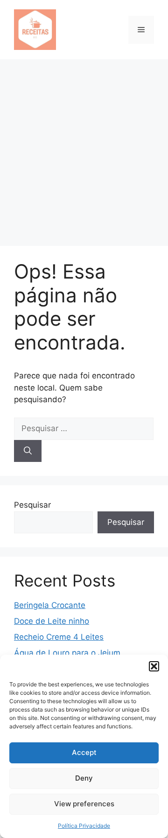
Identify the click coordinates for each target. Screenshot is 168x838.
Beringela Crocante (49, 605)
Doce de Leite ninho (51, 621)
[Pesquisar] (28, 451)
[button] (154, 666)
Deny (84, 778)
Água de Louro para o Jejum (67, 652)
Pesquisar (32, 505)
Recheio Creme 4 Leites (59, 637)
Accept (84, 752)
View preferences (84, 803)
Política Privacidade (84, 825)
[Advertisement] (84, 148)
